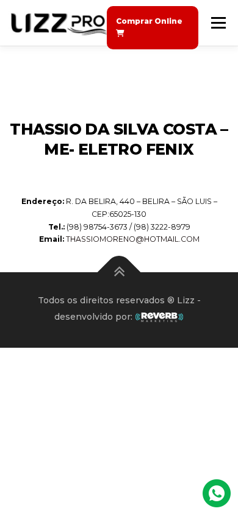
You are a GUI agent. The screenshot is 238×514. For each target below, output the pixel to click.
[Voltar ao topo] (119, 272)
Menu (217, 22)
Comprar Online (149, 21)
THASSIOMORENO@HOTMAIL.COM (133, 239)
